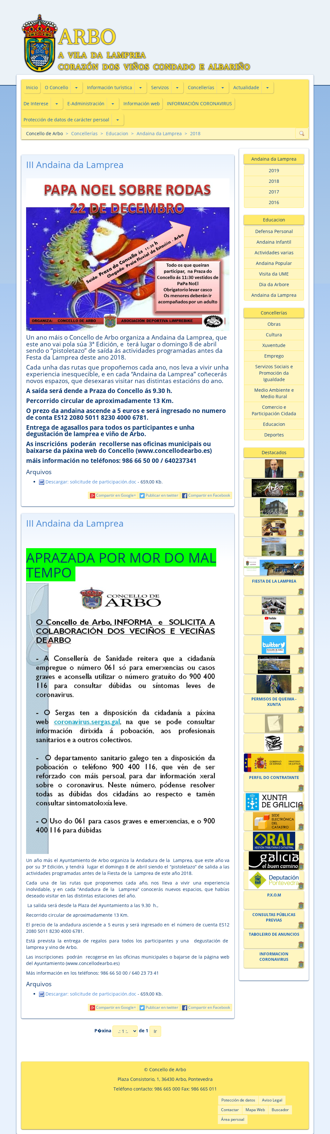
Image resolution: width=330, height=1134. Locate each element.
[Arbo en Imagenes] (274, 684)
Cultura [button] (274, 335)
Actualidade (246, 87)
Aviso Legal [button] (272, 1100)
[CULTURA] (274, 605)
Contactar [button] (230, 1109)
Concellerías (201, 87)
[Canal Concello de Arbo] (274, 625)
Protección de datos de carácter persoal (66, 120)
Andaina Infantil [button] (274, 242)
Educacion (117, 133)
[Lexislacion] (274, 743)
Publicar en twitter (161, 495)
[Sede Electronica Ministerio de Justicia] (274, 763)
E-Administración (85, 103)
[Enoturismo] (274, 547)
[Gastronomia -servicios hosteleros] (274, 527)
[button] (76, 87)
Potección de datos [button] (238, 1100)
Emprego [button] (274, 356)
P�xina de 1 (121, 1031)
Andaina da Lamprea (159, 133)
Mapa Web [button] (255, 1109)
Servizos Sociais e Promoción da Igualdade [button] (274, 372)
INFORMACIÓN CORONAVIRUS (199, 103)
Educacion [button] (274, 424)
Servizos (160, 87)
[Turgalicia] (274, 860)
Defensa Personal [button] (274, 231)
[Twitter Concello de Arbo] (274, 645)
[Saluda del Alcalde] (274, 468)
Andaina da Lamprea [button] (273, 295)
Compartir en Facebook (208, 495)
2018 (195, 133)
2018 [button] (274, 181)
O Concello (56, 87)
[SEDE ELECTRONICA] (274, 566)
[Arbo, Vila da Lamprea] (274, 488)
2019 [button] (274, 170)
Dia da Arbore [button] (274, 284)
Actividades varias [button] (274, 252)
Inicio (32, 87)
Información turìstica (109, 87)
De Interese (36, 103)
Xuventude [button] (274, 345)
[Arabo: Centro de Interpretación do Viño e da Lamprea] (274, 507)
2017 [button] (274, 192)
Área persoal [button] (232, 1119)
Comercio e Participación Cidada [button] (274, 410)
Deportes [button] (274, 435)
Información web (141, 103)
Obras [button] (274, 324)
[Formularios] (274, 723)
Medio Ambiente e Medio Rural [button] (274, 393)
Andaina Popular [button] (274, 263)
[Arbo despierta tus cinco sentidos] (274, 664)
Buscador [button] (280, 1109)
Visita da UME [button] (274, 274)
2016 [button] (274, 202)
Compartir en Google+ (115, 495)
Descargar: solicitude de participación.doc (90, 482)
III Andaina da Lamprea (75, 164)
